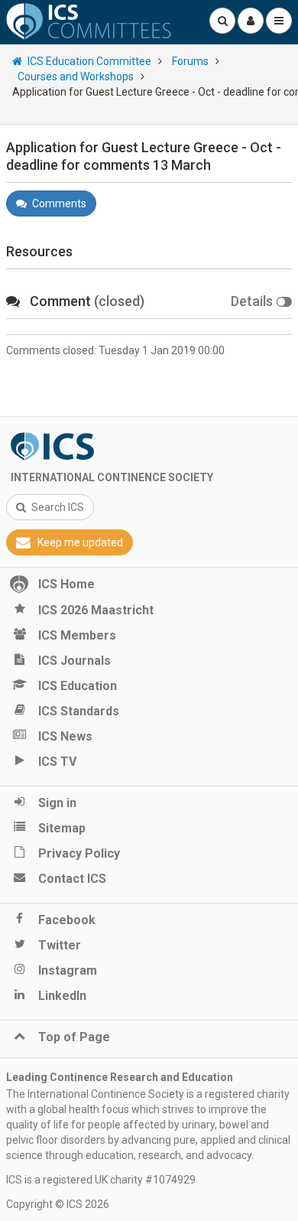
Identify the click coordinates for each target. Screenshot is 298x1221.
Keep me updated (80, 542)
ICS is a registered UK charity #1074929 (101, 1180)
